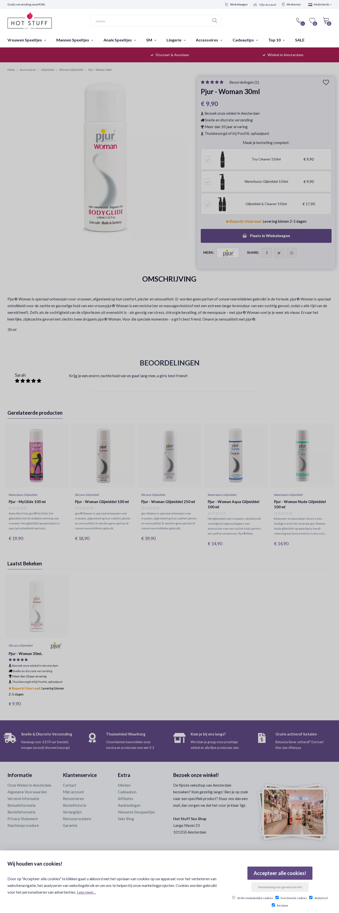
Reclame (282, 905)
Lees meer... (86, 892)
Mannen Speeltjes (73, 39)
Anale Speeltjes (118, 39)
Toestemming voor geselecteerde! (280, 887)
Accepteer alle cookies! (280, 873)
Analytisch (321, 898)
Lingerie (174, 39)
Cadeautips (244, 39)
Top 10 (274, 39)
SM (149, 39)
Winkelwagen (239, 4)
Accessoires (207, 39)
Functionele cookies (294, 898)
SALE (300, 39)
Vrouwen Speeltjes (25, 39)
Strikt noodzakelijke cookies (255, 898)
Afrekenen (294, 4)
